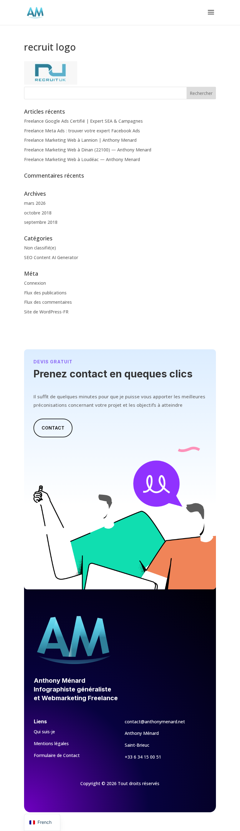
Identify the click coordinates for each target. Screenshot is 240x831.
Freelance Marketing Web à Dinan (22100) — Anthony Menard (87, 150)
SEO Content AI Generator (51, 257)
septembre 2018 (41, 222)
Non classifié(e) (40, 248)
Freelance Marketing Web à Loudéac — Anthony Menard (82, 159)
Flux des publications (45, 293)
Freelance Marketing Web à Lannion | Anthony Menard (80, 140)
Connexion (35, 283)
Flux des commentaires (48, 302)
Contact (53, 427)
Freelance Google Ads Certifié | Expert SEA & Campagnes (83, 121)
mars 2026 (35, 203)
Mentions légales (51, 743)
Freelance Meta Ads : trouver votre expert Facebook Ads (82, 131)
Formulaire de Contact (57, 755)
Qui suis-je (44, 732)
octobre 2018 (38, 213)
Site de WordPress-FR (46, 312)
